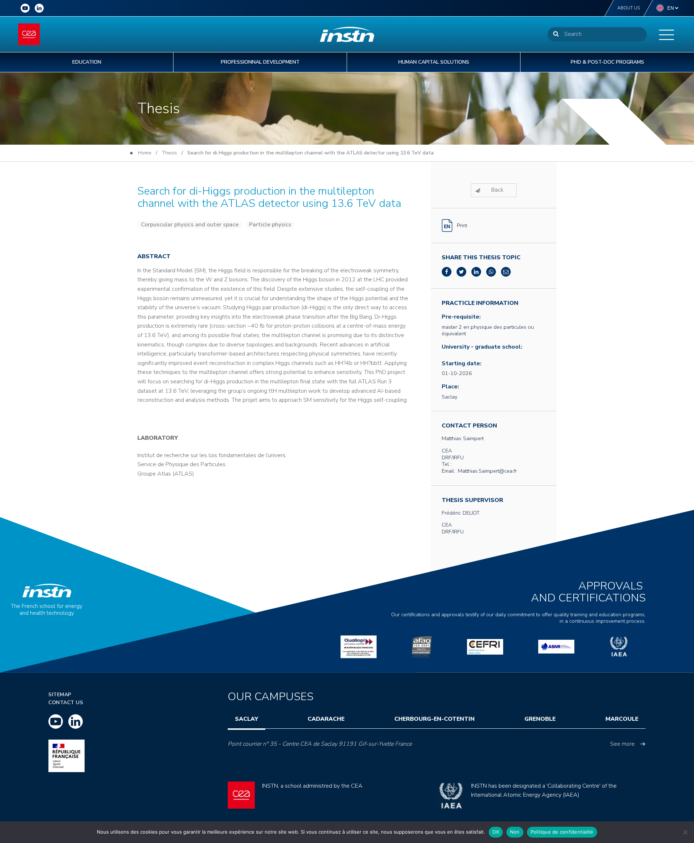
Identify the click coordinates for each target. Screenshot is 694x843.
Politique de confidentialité (562, 832)
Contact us (65, 702)
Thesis (169, 152)
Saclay (246, 719)
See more (622, 744)
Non (515, 832)
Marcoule (621, 719)
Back (497, 190)
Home (144, 152)
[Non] (685, 832)
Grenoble (540, 719)
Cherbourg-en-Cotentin (434, 719)
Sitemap (60, 694)
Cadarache (326, 719)
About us (628, 8)
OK (495, 832)
